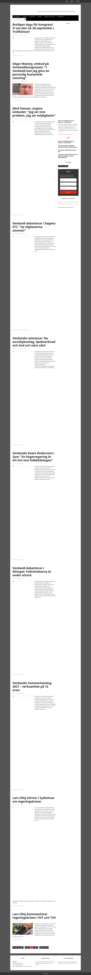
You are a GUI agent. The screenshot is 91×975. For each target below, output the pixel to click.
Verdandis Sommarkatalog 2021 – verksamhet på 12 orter (32, 686)
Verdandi (20, 9)
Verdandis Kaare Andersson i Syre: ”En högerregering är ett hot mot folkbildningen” (33, 456)
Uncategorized (26, 329)
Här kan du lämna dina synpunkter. (69, 963)
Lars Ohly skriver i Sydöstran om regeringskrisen (33, 799)
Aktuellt (21, 214)
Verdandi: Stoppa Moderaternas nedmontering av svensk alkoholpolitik (68, 156)
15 (28, 947)
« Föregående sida (17, 947)
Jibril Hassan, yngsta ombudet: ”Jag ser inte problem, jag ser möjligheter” (34, 111)
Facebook (60, 166)
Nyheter (21, 55)
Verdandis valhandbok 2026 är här (67, 150)
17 (34, 947)
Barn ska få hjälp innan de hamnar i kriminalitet (66, 121)
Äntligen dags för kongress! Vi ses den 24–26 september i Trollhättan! (33, 28)
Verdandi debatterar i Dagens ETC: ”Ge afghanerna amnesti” (34, 226)
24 (40, 947)
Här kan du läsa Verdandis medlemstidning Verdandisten (67, 146)
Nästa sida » (45, 947)
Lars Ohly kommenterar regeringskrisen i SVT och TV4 (34, 916)
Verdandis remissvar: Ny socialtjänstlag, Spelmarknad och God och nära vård (33, 341)
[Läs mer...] (61, 131)
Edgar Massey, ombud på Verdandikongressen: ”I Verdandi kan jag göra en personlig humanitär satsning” (30, 71)
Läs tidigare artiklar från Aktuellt (65, 134)
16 (31, 947)
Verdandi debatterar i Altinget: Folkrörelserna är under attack (31, 571)
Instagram (65, 166)
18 (36, 947)
